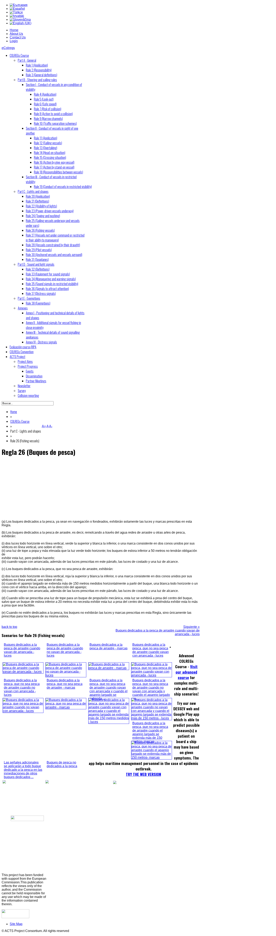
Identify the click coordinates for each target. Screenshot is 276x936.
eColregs (8, 48)
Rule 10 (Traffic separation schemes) (55, 123)
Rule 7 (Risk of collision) (47, 108)
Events (30, 371)
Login (14, 41)
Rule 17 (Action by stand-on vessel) (54, 167)
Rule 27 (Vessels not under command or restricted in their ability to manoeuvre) (55, 238)
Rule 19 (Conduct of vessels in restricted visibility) (63, 186)
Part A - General (27, 60)
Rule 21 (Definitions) (37, 201)
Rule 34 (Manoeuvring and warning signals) (51, 279)
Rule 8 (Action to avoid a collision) (53, 113)
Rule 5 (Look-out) (44, 99)
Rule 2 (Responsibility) (39, 70)
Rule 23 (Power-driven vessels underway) (50, 210)
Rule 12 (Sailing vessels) (48, 142)
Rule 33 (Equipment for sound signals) (48, 274)
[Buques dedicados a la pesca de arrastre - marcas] (108, 668)
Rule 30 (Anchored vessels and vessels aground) (54, 254)
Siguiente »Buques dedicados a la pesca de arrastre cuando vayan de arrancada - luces (158, 630)
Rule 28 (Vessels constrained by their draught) (53, 245)
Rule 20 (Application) (38, 196)
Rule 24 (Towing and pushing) (43, 215)
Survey (22, 390)
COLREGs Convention (22, 351)
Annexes (23, 308)
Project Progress (28, 366)
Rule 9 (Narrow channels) (48, 118)
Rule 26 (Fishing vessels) (40, 230)
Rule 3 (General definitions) (41, 74)
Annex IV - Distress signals (41, 342)
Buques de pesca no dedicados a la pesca (62, 764)
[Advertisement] (101, 488)
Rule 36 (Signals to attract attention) (47, 288)
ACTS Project (17, 356)
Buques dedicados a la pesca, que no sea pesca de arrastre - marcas (64, 684)
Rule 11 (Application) (45, 138)
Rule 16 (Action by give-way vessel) (54, 162)
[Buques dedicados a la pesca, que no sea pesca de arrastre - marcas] (65, 707)
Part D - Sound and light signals (36, 264)
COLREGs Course (19, 55)
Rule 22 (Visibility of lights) (41, 206)
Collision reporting (28, 395)
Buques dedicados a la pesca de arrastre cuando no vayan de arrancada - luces (65, 650)
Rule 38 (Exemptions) (38, 303)
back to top (9, 627)
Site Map (16, 924)
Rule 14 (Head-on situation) (49, 152)
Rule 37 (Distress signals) (41, 293)
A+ (44, 426)
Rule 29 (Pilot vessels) (39, 249)
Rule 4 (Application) (45, 94)
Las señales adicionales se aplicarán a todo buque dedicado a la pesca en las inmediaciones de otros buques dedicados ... (23, 770)
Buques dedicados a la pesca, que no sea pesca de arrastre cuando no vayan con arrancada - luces (22, 688)
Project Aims (25, 361)
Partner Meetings (36, 381)
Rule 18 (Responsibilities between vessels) (58, 172)
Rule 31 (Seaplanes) (37, 259)
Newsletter (24, 385)
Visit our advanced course (187, 672)
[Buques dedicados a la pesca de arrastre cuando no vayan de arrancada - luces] (65, 675)
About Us (16, 33)
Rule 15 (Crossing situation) (50, 157)
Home (14, 30)
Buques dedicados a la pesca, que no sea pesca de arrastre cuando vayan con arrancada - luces (150, 650)
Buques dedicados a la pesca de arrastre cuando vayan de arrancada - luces (22, 650)
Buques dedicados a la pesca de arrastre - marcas (108, 646)
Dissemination (34, 376)
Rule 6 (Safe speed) (45, 104)
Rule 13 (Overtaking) (45, 147)
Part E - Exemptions (29, 298)
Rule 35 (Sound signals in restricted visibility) (52, 283)
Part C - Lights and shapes (33, 191)
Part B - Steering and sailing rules (37, 79)
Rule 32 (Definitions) (38, 269)
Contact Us (18, 37)
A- (50, 426)
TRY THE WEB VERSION (143, 774)
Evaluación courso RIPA (23, 347)
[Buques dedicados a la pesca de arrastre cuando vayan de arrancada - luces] (23, 671)
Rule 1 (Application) (37, 65)
